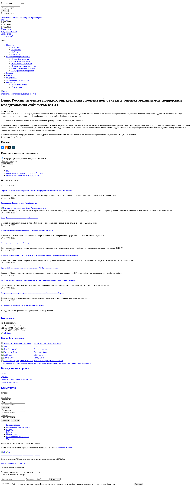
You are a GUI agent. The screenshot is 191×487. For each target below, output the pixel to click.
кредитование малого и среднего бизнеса (24, 173)
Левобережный (40, 349)
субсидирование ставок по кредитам (22, 175)
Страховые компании (20, 61)
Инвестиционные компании (24, 66)
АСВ (3, 374)
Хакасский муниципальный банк (48, 361)
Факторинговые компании (23, 68)
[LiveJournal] (13, 147)
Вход (3, 31)
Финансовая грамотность (17, 80)
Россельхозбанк (40, 352)
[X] (9, 147)
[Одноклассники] (6, 147)
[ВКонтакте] (2, 147)
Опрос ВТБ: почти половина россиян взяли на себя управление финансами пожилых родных (36, 191)
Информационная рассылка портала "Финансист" (26, 158)
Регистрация (11, 31)
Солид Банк (39, 358)
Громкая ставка (13, 425)
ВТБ (36, 346)
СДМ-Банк (38, 355)
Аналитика (16, 50)
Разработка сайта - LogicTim (13, 463)
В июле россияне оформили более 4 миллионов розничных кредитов (27, 230)
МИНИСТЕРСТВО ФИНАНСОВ (16, 379)
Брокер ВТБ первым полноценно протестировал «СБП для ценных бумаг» (29, 268)
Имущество (11, 78)
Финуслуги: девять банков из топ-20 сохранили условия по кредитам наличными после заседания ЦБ (39, 255)
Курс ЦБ (5, 20)
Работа (9, 75)
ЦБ (7, 171)
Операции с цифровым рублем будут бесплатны (19, 203)
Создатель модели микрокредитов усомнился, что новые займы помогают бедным (32, 293)
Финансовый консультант (17, 436)
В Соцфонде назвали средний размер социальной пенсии (22, 305)
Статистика (16, 87)
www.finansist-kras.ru (64, 448)
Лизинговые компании (21, 64)
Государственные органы (22, 71)
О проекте (10, 82)
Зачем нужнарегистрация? (7, 35)
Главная (4, 94)
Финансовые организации (18, 57)
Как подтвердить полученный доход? (15, 243)
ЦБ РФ (4, 376)
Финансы (15, 54)
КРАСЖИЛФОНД (9, 382)
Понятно (138, 484)
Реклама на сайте (19, 85)
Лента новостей (29, 94)
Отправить (55, 479)
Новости (10, 45)
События (15, 52)
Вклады (9, 73)
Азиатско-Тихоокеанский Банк (47, 343)
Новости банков (15, 94)
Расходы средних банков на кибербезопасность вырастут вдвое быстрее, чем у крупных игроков (38, 280)
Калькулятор (8, 387)
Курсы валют (8, 318)
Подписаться (6, 29)
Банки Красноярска (20, 59)
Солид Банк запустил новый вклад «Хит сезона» (19, 218)
